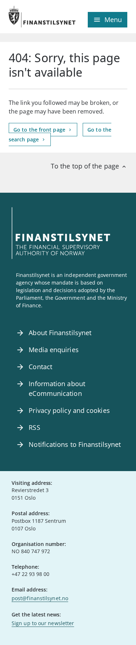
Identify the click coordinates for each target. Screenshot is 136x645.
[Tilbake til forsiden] (38, 16)
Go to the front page (40, 129)
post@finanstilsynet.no (40, 598)
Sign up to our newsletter (43, 623)
